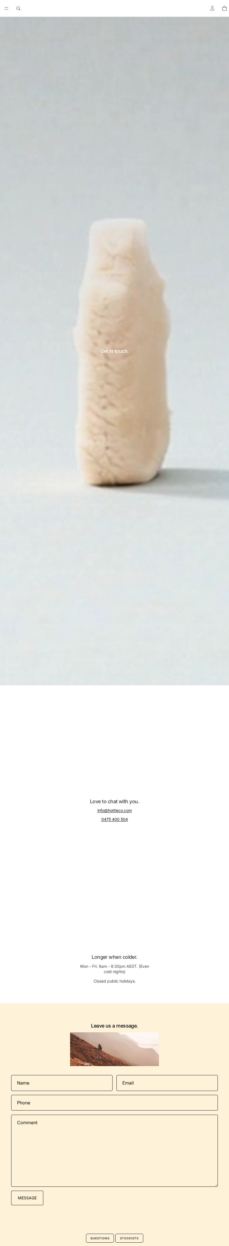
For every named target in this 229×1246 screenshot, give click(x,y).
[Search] (18, 8)
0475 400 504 (114, 819)
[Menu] (6, 8)
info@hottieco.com (114, 810)
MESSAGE (27, 1197)
